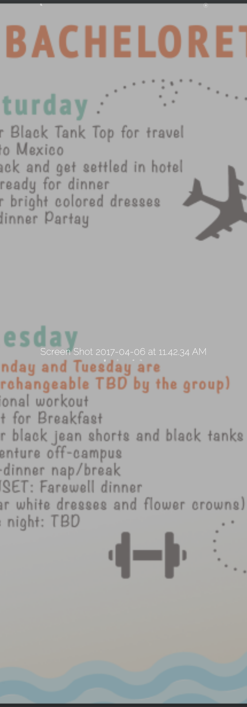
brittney (110, 360)
